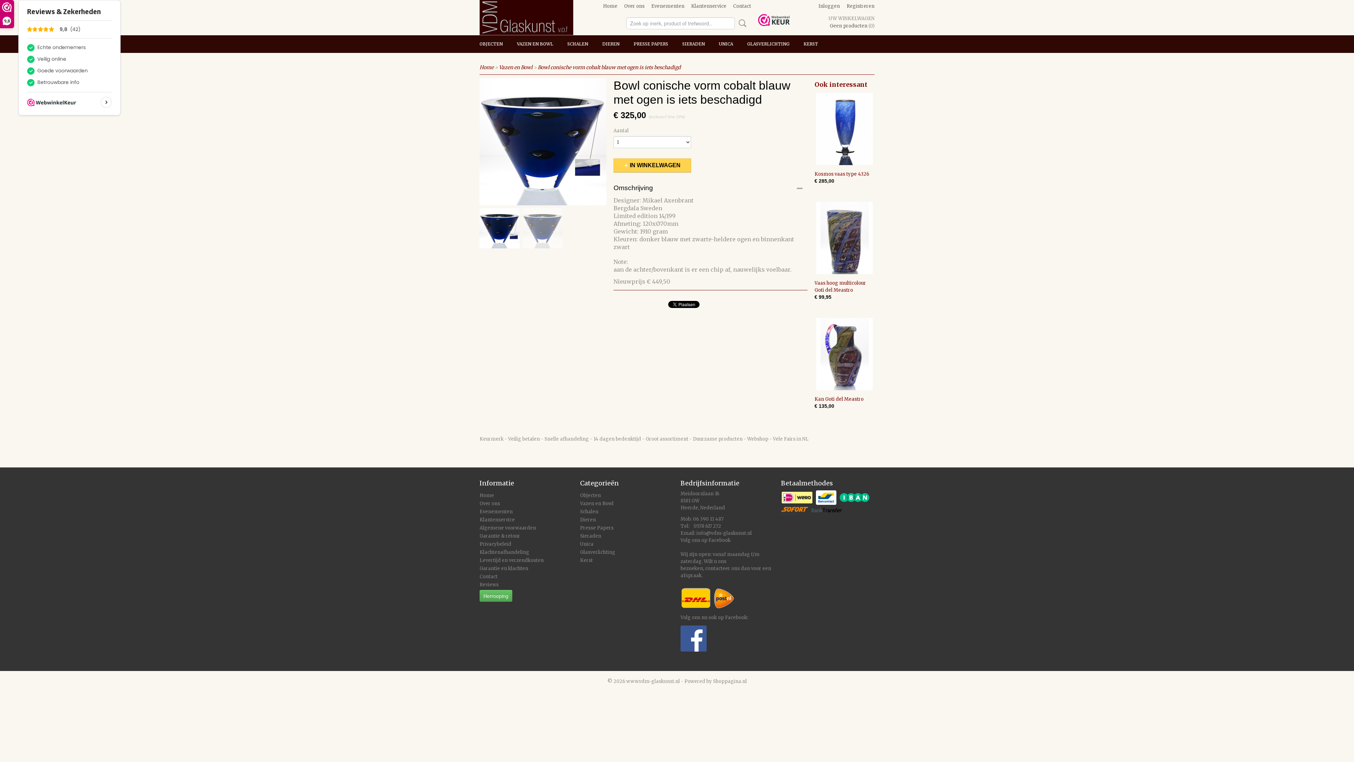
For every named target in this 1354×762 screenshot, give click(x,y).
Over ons (634, 6)
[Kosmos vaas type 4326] (844, 129)
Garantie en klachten (504, 569)
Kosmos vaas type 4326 (842, 174)
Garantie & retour (500, 536)
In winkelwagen (655, 165)
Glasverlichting (768, 44)
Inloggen (829, 6)
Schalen (577, 44)
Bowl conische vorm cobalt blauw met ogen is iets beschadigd (609, 67)
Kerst (811, 44)
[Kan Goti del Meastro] (844, 354)
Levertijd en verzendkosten (512, 560)
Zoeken (741, 23)
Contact (742, 6)
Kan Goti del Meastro (839, 399)
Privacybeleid (495, 544)
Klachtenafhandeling (504, 552)
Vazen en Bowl (535, 44)
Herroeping (495, 595)
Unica (726, 44)
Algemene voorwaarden (508, 528)
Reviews (489, 585)
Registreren (860, 6)
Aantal (621, 131)
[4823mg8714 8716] (543, 141)
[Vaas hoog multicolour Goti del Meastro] (844, 238)
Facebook (719, 540)
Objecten (491, 44)
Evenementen (667, 6)
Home (610, 6)
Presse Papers (651, 44)
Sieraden (693, 44)
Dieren (611, 44)
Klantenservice (708, 6)
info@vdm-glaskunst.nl (724, 533)
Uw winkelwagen (851, 19)
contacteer (717, 569)
